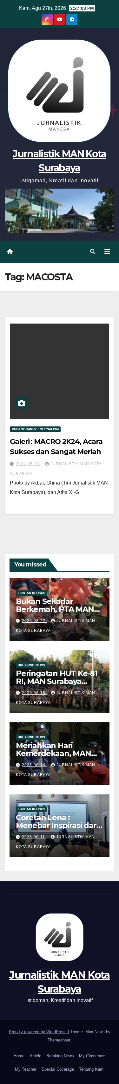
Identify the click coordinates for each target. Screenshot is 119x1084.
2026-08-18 (34, 693)
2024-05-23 (28, 464)
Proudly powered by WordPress (38, 1031)
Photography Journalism (35, 429)
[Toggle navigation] (107, 252)
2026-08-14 (34, 765)
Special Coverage (58, 1069)
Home (19, 1056)
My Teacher (25, 1069)
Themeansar (59, 1040)
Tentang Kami (91, 1069)
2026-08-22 (34, 621)
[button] (92, 251)
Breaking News (31, 665)
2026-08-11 (34, 837)
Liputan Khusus (31, 593)
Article (35, 1056)
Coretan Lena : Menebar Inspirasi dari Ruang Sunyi (57, 825)
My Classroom (92, 1056)
